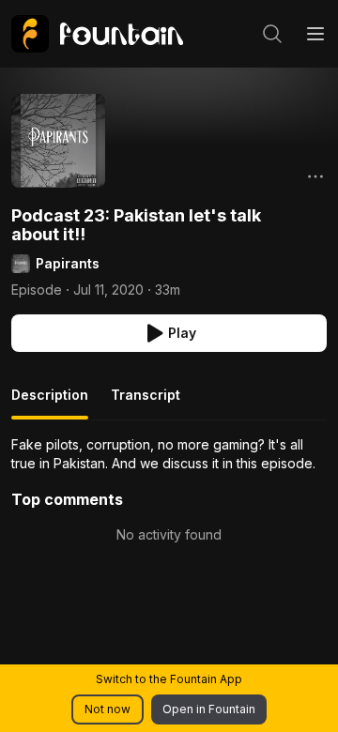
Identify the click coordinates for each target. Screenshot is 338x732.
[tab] (49, 402)
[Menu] (315, 34)
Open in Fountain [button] (208, 709)
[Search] (272, 33)
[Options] (315, 176)
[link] (97, 34)
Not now (107, 709)
